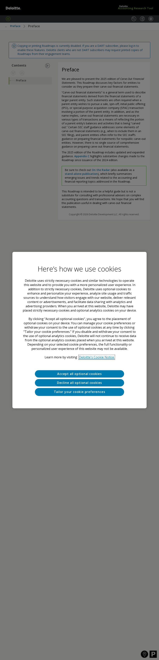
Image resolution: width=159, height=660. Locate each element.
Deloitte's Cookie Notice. (97, 357)
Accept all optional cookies (79, 374)
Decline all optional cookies (79, 383)
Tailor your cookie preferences (79, 392)
